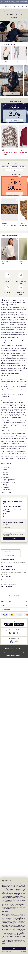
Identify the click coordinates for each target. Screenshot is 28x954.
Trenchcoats (6, 470)
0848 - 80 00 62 (6, 587)
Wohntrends (19, 322)
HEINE (3, 605)
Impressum (5, 652)
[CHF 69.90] (9, 249)
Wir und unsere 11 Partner (7, 884)
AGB (16, 648)
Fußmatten (7, 425)
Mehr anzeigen (6, 535)
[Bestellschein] (18, 6)
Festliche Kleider (7, 476)
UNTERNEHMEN (5, 609)
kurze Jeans (5, 474)
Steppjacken (6, 467)
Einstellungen (23, 951)
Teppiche (15, 170)
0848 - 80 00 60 (6, 566)
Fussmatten (14, 166)
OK (14, 948)
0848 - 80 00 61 (6, 576)
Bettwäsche (5, 166)
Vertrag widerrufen (9, 648)
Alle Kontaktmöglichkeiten (10, 555)
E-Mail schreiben (7, 551)
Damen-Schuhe (6, 465)
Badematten (22, 166)
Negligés (5, 469)
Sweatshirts (6, 484)
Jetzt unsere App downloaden (14, 621)
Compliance (12, 652)
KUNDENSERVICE (6, 601)
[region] (14, 916)
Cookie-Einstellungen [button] (20, 652)
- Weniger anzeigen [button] (6, 492)
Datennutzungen (19, 885)
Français (15, 596)
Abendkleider (14, 315)
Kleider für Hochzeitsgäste (9, 479)
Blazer (19, 360)
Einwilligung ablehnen (6, 951)
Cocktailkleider (9, 365)
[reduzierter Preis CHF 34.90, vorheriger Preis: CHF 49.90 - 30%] (9, 136)
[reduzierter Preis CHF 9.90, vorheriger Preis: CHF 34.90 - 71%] (9, 209)
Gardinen (7, 170)
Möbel (21, 170)
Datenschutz (21, 648)
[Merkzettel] (22, 6)
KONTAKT (4, 547)
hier (18, 899)
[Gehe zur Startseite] (6, 6)
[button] (2, 6)
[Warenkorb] (26, 6)
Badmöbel (20, 409)
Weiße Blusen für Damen (9, 482)
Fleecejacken (6, 477)
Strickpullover (6, 487)
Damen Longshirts (7, 489)
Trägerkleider (6, 485)
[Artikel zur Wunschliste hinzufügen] (17, 126)
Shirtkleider (5, 472)
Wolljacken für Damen (8, 480)
